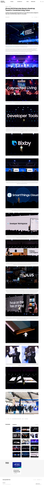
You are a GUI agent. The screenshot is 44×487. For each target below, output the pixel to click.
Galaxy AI (7, 6)
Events (28, 1)
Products (11, 1)
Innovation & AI (19, 1)
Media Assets (33, 1)
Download (36, 424)
